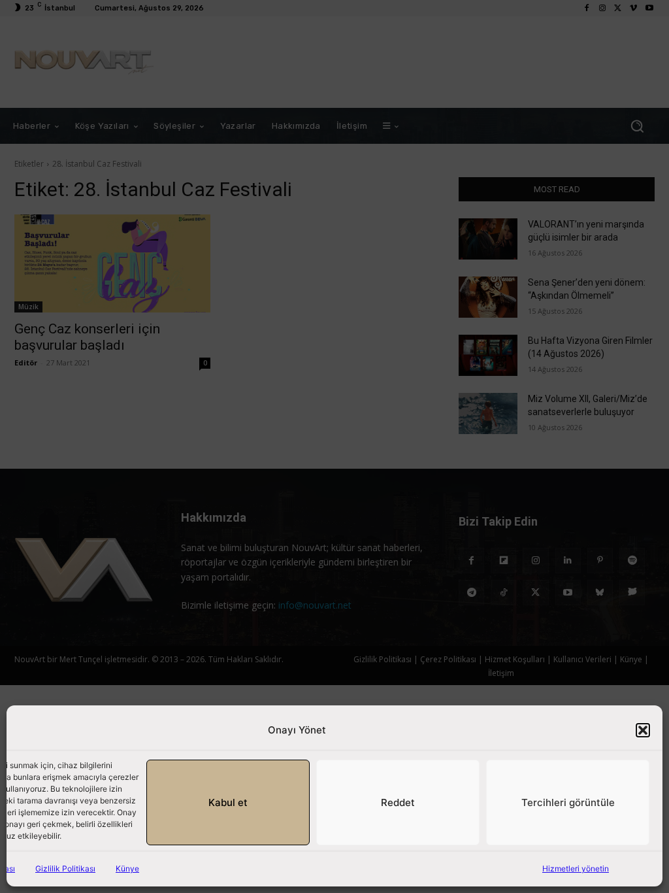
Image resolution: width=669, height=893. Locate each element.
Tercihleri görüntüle (568, 802)
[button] (642, 730)
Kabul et (228, 802)
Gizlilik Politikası (65, 868)
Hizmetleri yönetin (575, 868)
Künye (127, 868)
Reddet (398, 802)
